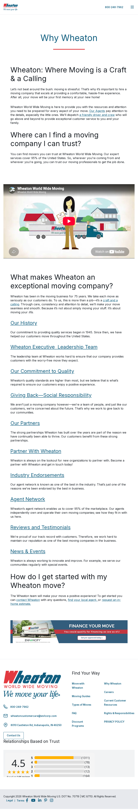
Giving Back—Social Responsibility (51, 395)
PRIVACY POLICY (114, 721)
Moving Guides (81, 696)
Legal (9, 800)
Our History (23, 323)
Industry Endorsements (37, 475)
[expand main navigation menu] (132, 7)
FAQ (74, 713)
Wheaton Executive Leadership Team (54, 347)
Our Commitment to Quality (42, 371)
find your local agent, (83, 600)
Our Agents (97, 111)
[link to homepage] (10, 7)
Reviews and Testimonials (40, 527)
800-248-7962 (114, 7)
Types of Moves (81, 704)
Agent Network (27, 499)
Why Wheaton (112, 683)
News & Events (27, 551)
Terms (20, 800)
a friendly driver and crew (97, 115)
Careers (109, 692)
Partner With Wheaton (35, 451)
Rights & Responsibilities (119, 713)
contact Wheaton (28, 600)
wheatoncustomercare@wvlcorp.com (34, 715)
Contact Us (13, 735)
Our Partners (25, 423)
